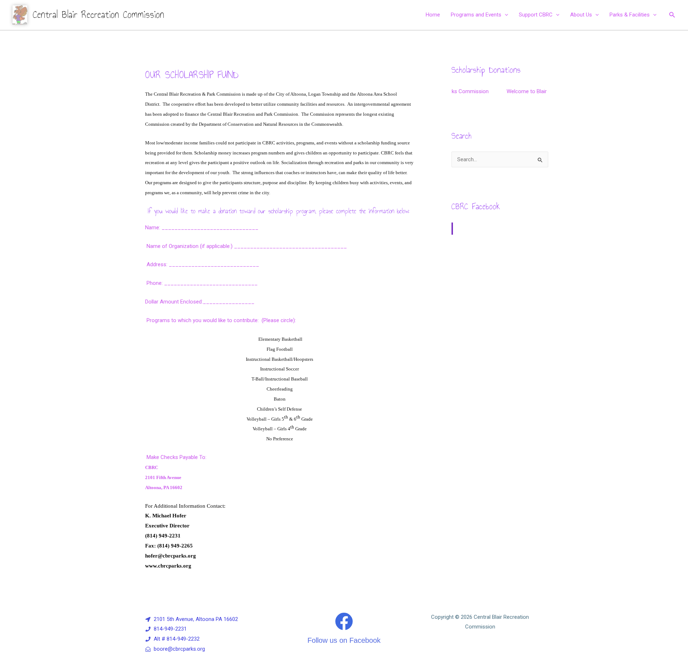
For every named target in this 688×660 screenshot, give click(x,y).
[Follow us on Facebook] (344, 621)
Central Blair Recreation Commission (98, 14)
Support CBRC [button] (536, 14)
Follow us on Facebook (344, 640)
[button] (504, 14)
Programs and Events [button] (476, 14)
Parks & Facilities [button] (630, 14)
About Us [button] (581, 14)
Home (433, 14)
